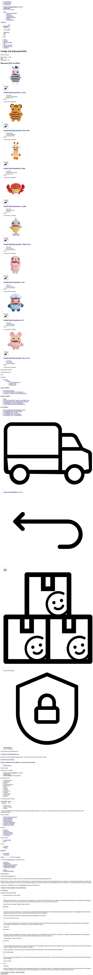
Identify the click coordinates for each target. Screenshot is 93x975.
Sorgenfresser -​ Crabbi (14, 206)
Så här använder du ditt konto (10, 817)
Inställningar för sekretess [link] (9, 867)
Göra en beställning (7, 818)
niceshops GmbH (11, 859)
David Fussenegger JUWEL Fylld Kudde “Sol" (14, 404)
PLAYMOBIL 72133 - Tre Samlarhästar (12, 411)
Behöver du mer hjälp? (8, 825)
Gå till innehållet (7, 3)
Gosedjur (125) (12, 383)
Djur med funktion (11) (14, 382)
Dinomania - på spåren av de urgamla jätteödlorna (14, 393)
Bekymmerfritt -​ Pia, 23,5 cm (16, 358)
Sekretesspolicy (7, 863)
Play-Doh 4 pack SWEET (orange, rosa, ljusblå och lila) (16, 400)
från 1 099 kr (13, 6)
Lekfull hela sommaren (8, 390)
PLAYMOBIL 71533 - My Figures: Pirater (13, 403)
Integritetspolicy (4, 890)
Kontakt (8, 18)
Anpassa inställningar (20, 887)
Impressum (6, 862)
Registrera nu (6, 27)
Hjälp (4, 12)
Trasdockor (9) (12, 385)
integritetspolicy (23, 885)
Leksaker (5, 379)
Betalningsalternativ (10, 17)
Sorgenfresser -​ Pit (13, 320)
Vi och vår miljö (7, 840)
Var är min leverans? (8, 833)
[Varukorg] (47, 36)
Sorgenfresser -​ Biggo (14, 168)
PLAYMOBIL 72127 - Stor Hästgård (12, 414)
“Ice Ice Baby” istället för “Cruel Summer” (13, 392)
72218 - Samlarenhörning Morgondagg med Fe (14, 410)
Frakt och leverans (7, 821)
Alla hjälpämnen (10, 19)
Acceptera (3, 887)
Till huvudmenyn (7, 1)
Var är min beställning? (11, 13)
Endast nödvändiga (11, 887)
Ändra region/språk (16, 857)
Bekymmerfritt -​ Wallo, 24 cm (16, 244)
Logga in (5, 829)
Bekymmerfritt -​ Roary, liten (16, 130)
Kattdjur (8, 381)
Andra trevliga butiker (8, 871)
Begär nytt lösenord (7, 832)
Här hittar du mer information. (7, 759)
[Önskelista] (4, 34)
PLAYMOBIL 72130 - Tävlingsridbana (12, 415)
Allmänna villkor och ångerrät (10, 864)
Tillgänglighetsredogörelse (9, 866)
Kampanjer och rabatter (8, 823)
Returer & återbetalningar (9, 822)
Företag (5, 870)
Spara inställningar (5, 972)
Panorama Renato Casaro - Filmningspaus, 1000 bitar (15, 401)
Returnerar (8, 14)
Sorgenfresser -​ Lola (14, 282)
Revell (4, 399)
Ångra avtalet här (5, 873)
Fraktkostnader (9, 16)
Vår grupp (5, 846)
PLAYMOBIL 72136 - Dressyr (10, 412)
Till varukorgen (7, 4)
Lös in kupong (6, 835)
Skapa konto (6, 32)
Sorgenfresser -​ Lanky (14, 92)
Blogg (4, 841)
